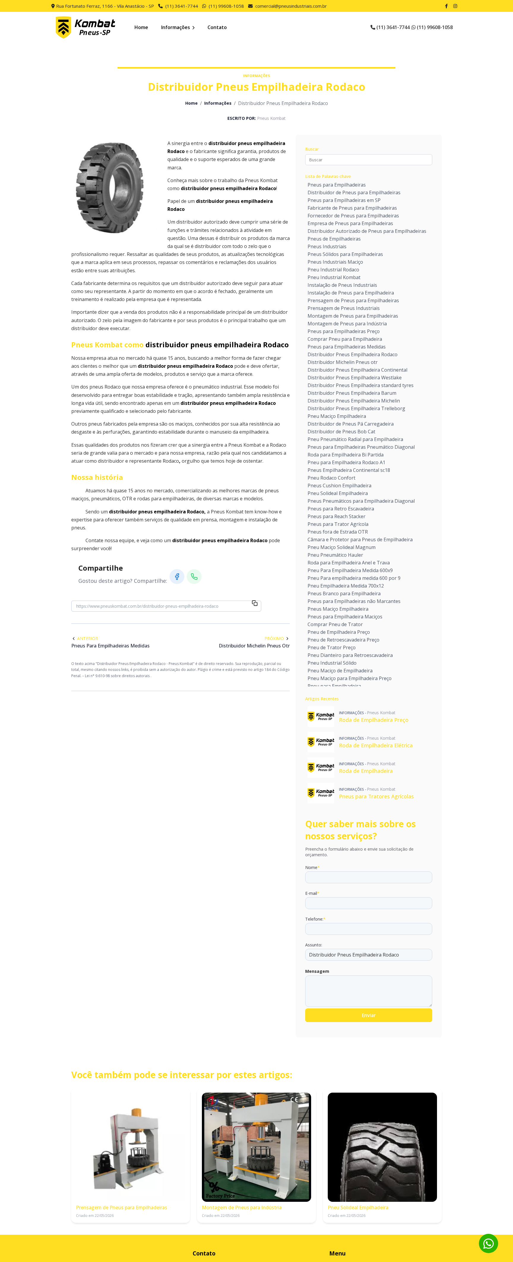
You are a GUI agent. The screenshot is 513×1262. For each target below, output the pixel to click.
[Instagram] (456, 6)
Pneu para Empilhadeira (334, 686)
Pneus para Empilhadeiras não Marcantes (354, 601)
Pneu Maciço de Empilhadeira (340, 670)
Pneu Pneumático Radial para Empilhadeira (355, 439)
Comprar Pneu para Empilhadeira (345, 339)
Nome (312, 867)
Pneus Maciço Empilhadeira (338, 609)
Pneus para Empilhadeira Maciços (345, 616)
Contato (217, 27)
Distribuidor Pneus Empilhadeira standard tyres (361, 385)
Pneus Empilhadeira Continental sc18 (349, 470)
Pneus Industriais (327, 246)
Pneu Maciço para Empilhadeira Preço (350, 678)
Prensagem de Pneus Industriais (344, 308)
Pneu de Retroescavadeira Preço (343, 639)
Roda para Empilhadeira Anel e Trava (349, 562)
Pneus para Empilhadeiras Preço (344, 331)
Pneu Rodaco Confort (331, 478)
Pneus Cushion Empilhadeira (339, 485)
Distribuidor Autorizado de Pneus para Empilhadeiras (367, 231)
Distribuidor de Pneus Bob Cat (341, 431)
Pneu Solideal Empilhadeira (338, 493)
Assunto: (313, 945)
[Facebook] (447, 6)
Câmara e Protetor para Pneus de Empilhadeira (360, 539)
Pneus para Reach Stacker (336, 516)
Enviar (369, 1015)
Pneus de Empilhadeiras (334, 238)
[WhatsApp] (194, 576)
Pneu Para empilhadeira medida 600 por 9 (354, 578)
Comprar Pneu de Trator (335, 624)
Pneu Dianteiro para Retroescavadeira (350, 655)
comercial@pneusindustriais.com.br (291, 6)
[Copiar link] (255, 604)
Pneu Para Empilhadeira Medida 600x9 (350, 570)
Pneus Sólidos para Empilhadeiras (345, 254)
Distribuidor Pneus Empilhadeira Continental (357, 370)
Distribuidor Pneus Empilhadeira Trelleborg (356, 408)
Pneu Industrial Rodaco (333, 269)
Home (141, 27)
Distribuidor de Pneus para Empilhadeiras (354, 192)
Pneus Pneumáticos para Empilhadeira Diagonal (361, 501)
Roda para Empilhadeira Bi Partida (346, 454)
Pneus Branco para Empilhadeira (344, 593)
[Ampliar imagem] (115, 187)
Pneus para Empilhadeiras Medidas (347, 346)
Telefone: (315, 919)
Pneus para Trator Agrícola (338, 524)
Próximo (274, 638)
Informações (176, 27)
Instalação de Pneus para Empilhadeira (351, 292)
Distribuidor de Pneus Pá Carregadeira (351, 424)
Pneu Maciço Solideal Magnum (342, 547)
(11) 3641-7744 (181, 6)
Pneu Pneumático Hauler (335, 555)
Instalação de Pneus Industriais (342, 285)
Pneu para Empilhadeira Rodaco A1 (346, 462)
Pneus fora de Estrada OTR (338, 532)
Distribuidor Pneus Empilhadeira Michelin (354, 400)
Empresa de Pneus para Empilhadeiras (350, 223)
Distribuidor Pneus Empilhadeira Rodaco (353, 354)
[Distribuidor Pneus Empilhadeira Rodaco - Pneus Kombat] (85, 27)
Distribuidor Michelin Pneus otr (343, 362)
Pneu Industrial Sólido (332, 663)
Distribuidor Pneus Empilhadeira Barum (352, 393)
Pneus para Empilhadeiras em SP (344, 200)
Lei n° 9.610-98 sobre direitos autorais (118, 675)
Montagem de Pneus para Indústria (347, 323)
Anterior (87, 638)
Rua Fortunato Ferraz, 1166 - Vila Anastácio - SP (105, 6)
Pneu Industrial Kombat (334, 277)
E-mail (312, 893)
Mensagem (317, 971)
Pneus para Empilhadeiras (337, 185)
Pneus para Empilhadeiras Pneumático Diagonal (361, 447)
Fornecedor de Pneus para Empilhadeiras (353, 215)
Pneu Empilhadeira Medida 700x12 (346, 586)
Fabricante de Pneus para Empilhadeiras (352, 208)
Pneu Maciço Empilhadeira (337, 416)
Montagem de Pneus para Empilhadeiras (353, 316)
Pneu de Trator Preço (332, 647)
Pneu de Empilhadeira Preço (339, 632)
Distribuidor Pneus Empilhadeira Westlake (355, 377)
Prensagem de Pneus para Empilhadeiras (353, 300)
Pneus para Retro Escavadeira (341, 508)
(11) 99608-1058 (226, 6)
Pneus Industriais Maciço (335, 262)
